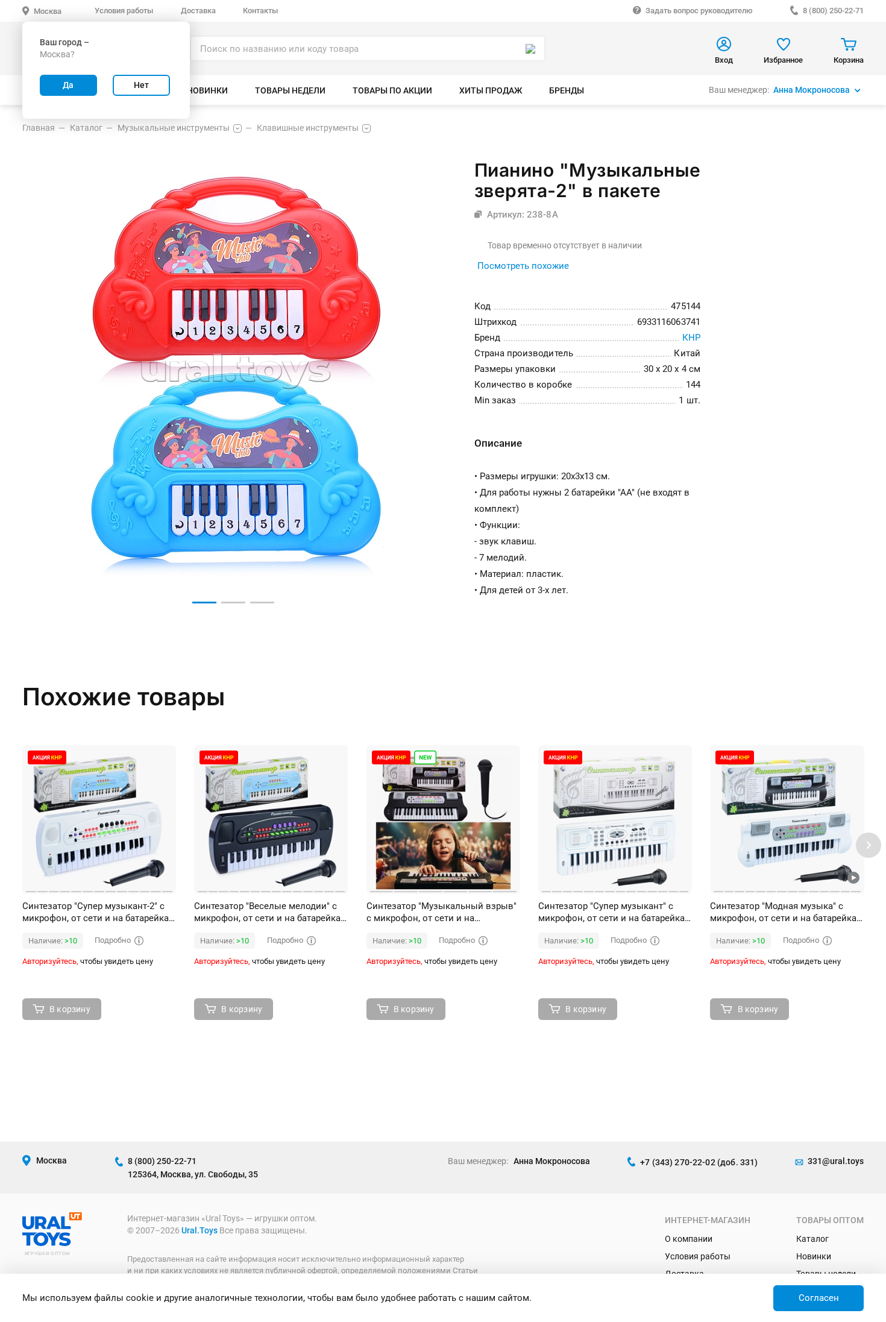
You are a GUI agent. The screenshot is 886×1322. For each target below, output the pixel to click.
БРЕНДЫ (566, 90)
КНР (691, 337)
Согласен (819, 1297)
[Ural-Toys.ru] (52, 1243)
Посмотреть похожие (523, 265)
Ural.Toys (199, 1230)
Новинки (813, 1256)
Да (68, 85)
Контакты (260, 10)
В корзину (69, 1009)
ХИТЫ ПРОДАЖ (490, 90)
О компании (688, 1239)
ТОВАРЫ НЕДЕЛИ (290, 90)
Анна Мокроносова (811, 90)
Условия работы (124, 10)
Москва (47, 11)
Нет (141, 85)
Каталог (812, 1239)
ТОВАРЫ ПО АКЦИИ (392, 90)
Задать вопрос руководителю (699, 10)
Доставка (198, 10)
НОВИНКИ (207, 90)
